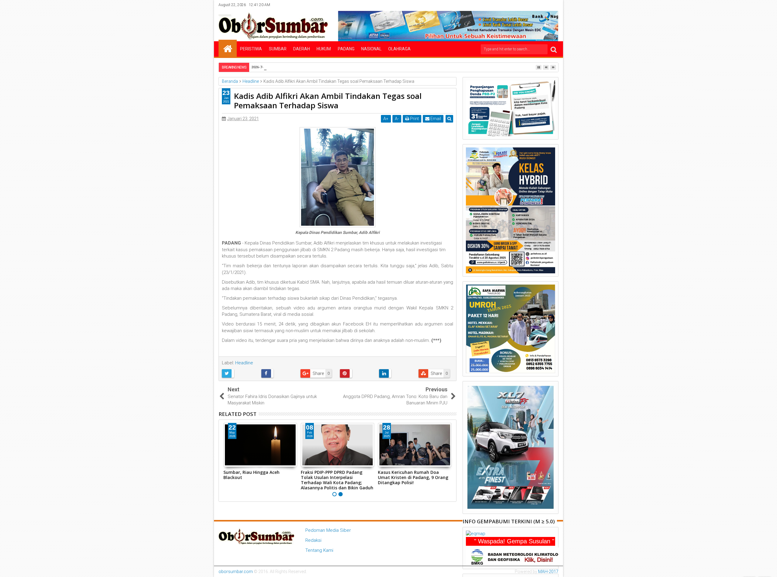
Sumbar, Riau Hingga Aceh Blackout (251, 474)
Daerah (301, 48)
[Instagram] (535, 5)
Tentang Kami (319, 550)
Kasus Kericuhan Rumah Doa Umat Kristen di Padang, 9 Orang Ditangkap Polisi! (413, 477)
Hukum (324, 48)
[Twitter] (526, 5)
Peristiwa (251, 48)
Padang (346, 48)
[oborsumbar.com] (228, 48)
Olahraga (399, 48)
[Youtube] (554, 5)
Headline (244, 363)
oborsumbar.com (236, 571)
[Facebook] (516, 5)
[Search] (553, 49)
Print (414, 118)
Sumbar (278, 48)
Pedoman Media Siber (328, 530)
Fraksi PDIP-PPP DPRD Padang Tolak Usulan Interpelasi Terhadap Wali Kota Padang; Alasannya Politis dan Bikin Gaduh (337, 479)
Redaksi (313, 540)
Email (435, 118)
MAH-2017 (548, 571)
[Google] (545, 5)
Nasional (371, 48)
